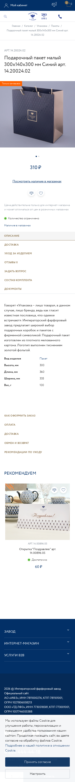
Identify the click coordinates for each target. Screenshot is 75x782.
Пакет (43, 359)
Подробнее (37, 580)
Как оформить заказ (19, 416)
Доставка (11, 434)
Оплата (9, 425)
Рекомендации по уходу (23, 452)
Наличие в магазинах (17, 225)
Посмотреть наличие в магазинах (36, 181)
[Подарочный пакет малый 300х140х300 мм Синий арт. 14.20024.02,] (37, 114)
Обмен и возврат (16, 443)
